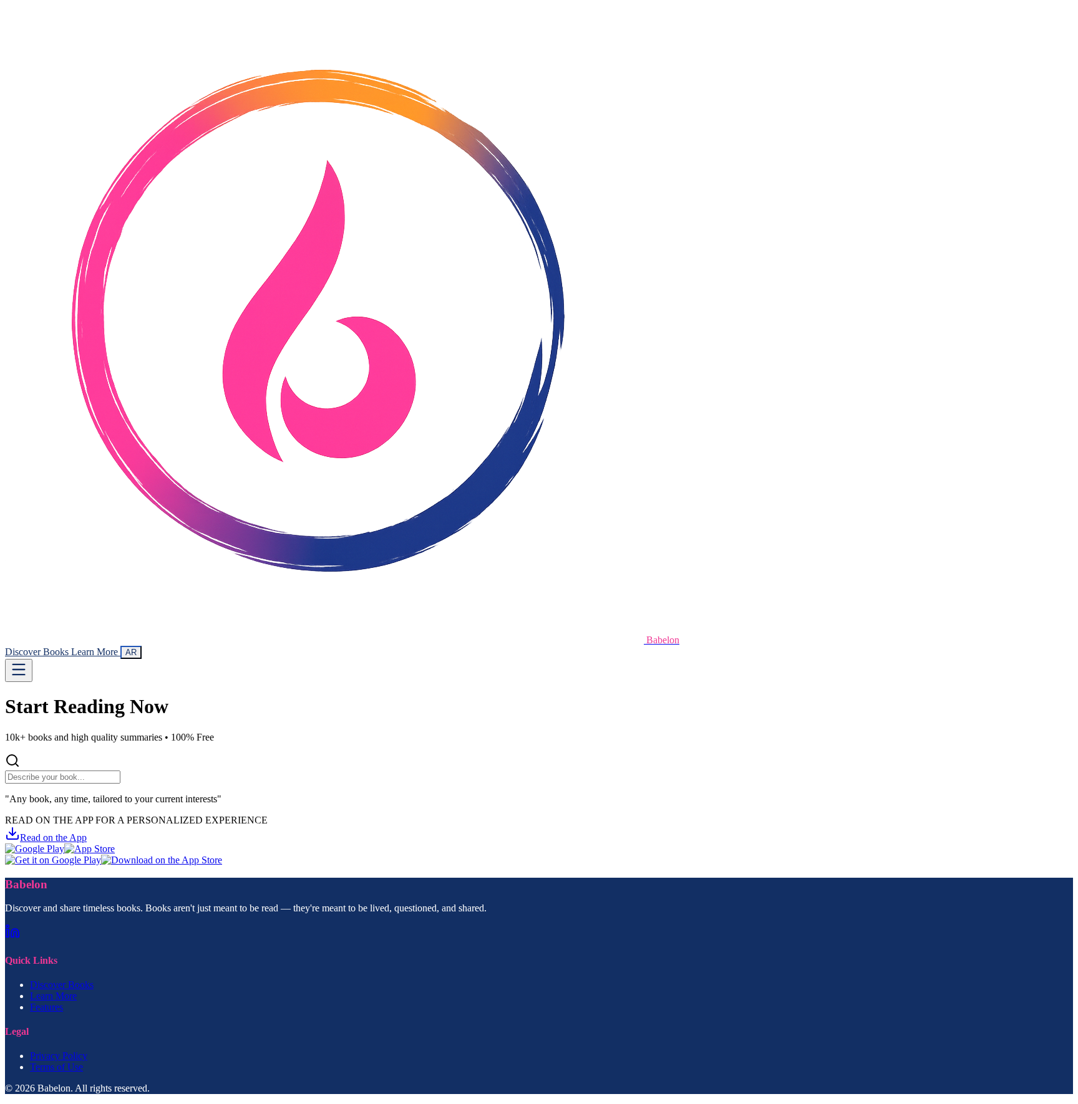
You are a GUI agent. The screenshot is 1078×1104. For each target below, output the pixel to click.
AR (131, 652)
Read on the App (53, 837)
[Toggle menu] (18, 670)
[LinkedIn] (12, 935)
